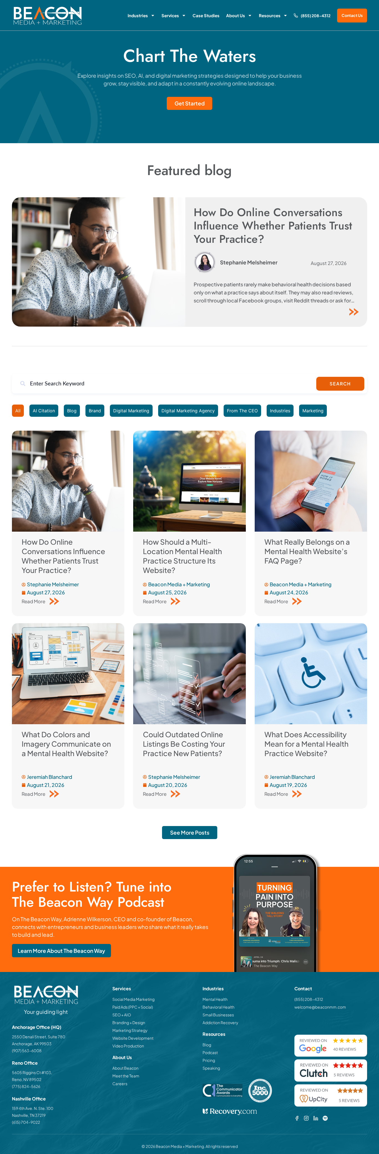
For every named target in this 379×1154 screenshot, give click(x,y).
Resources (270, 15)
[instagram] (306, 1118)
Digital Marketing (131, 410)
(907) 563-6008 (27, 1050)
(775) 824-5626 (26, 1086)
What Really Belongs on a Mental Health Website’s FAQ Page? (307, 551)
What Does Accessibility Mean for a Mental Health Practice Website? (306, 744)
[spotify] (325, 1118)
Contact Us (352, 15)
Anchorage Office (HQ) (36, 1027)
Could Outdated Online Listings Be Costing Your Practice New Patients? (184, 744)
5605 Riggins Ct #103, (32, 1072)
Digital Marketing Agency (188, 410)
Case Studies (206, 15)
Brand (95, 410)
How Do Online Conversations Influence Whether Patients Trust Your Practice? (273, 225)
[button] (189, 832)
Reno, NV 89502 (26, 1079)
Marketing (313, 410)
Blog (72, 410)
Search (340, 384)
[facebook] (296, 1118)
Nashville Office (29, 1098)
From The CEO (242, 410)
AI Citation (44, 410)
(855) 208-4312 (315, 15)
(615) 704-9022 (26, 1122)
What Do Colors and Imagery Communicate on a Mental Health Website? (66, 744)
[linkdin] (315, 1118)
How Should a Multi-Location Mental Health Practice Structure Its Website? (182, 556)
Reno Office (25, 1062)
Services (170, 15)
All (18, 410)
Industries (138, 15)
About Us (235, 15)
